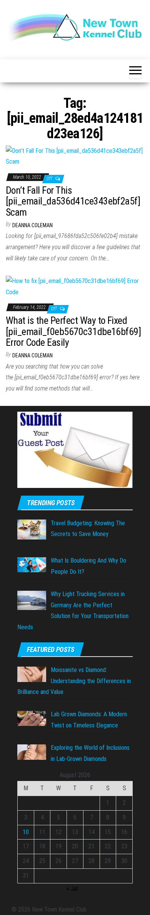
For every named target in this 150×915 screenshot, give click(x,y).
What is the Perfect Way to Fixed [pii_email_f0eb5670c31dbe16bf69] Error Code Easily (73, 331)
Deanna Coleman (32, 225)
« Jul (72, 888)
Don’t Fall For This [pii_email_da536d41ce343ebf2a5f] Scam (73, 201)
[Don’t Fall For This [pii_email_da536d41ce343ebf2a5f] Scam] (75, 156)
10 (26, 832)
